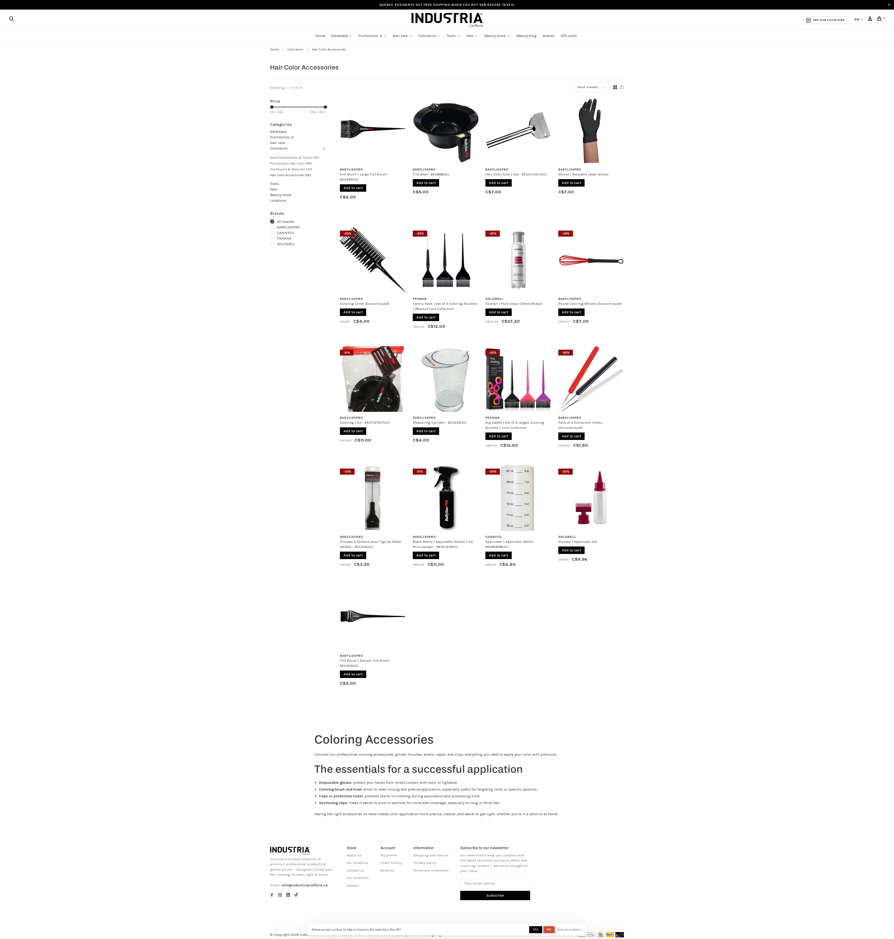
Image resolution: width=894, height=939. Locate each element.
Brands (549, 36)
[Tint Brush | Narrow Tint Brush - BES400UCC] (373, 618)
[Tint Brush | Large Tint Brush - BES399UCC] (373, 131)
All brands (285, 221)
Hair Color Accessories (329, 49)
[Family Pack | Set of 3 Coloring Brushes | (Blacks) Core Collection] (446, 261)
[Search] (12, 19)
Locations (278, 200)
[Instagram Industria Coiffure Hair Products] (280, 895)
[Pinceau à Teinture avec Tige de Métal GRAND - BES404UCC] (373, 499)
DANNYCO (285, 233)
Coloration (427, 36)
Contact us (355, 870)
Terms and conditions (431, 870)
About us (354, 855)
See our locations (829, 20)
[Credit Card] (600, 936)
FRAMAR (284, 238)
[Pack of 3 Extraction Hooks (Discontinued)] (591, 380)
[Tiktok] (296, 895)
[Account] (871, 19)
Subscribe (495, 895)
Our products (357, 863)
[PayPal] (610, 936)
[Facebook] (272, 895)
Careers (353, 885)
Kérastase (339, 36)
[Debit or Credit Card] (619, 936)
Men (470, 36)
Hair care (400, 36)
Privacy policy (424, 863)
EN (857, 19)
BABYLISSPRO (288, 227)
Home (320, 36)
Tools (451, 36)
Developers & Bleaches (291, 169)
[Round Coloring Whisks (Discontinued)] (591, 261)
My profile (388, 855)
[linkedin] (288, 895)
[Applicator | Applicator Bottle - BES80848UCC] (518, 499)
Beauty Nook (495, 36)
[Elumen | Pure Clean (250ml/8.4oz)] (518, 261)
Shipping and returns (431, 855)
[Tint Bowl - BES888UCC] (446, 131)
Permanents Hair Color (291, 163)
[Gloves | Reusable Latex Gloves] (591, 131)
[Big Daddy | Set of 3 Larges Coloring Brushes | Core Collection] (518, 380)
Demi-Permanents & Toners (294, 158)
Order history (391, 863)
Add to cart (353, 188)
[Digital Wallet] (587, 936)
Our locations (358, 878)
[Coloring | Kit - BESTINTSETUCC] (373, 380)
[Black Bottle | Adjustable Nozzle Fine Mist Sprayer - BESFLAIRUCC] (446, 499)
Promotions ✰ (370, 36)
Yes (536, 929)
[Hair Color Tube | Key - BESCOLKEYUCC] (518, 131)
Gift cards (569, 36)
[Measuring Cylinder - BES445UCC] (446, 380)
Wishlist (387, 870)
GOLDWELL (286, 244)
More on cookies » (569, 929)
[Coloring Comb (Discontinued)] (373, 261)
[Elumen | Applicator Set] (591, 499)
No (549, 929)
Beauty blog (526, 36)
